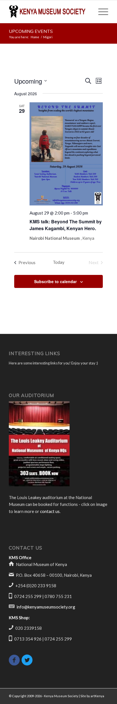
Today (58, 262)
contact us (50, 511)
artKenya (97, 696)
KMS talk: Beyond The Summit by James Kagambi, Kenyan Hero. (66, 225)
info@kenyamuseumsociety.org (45, 606)
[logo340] (48, 11)
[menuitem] (100, 11)
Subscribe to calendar (55, 281)
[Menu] (100, 11)
